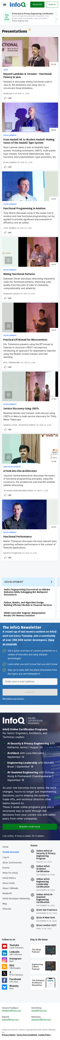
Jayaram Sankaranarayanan (18, 491)
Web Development (12, 467)
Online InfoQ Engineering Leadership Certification (43, 883)
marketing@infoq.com (41, 1019)
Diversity (7, 908)
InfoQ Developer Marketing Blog (16, 901)
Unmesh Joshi (10, 425)
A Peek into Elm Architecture (20, 470)
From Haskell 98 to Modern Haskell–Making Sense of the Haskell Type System (29, 141)
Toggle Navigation (4, 4)
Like (10, 98)
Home (5, 846)
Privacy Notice (9, 1035)
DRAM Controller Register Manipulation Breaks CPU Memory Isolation (24, 614)
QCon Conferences (12, 862)
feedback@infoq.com (11, 1010)
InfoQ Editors (9, 878)
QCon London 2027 (46, 925)
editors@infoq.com (10, 1019)
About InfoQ (9, 883)
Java (5, 70)
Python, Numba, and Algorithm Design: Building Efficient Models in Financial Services (28, 604)
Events (6, 867)
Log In (6, 857)
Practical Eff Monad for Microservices (25, 339)
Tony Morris (9, 228)
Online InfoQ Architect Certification (43, 869)
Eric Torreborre (11, 362)
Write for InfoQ (10, 872)
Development (10, 135)
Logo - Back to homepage (18, 4)
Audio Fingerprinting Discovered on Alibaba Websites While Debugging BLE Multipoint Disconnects (27, 592)
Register (37, 4)
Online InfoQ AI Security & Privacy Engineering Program (45, 855)
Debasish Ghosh (11, 294)
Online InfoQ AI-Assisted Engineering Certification (44, 898)
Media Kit (7, 893)
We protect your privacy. (13, 698)
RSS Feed (30, 30)
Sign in (52, 4)
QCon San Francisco (46, 910)
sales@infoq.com (39, 1010)
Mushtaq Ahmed (27, 425)
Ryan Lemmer (10, 162)
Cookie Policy (44, 1035)
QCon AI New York (45, 917)
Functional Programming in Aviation (24, 208)
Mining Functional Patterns (19, 274)
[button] (30, 692)
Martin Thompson (12, 553)
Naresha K (8, 93)
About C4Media (10, 888)
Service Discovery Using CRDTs (21, 408)
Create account (11, 852)
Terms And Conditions (26, 1035)
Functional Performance (17, 536)
